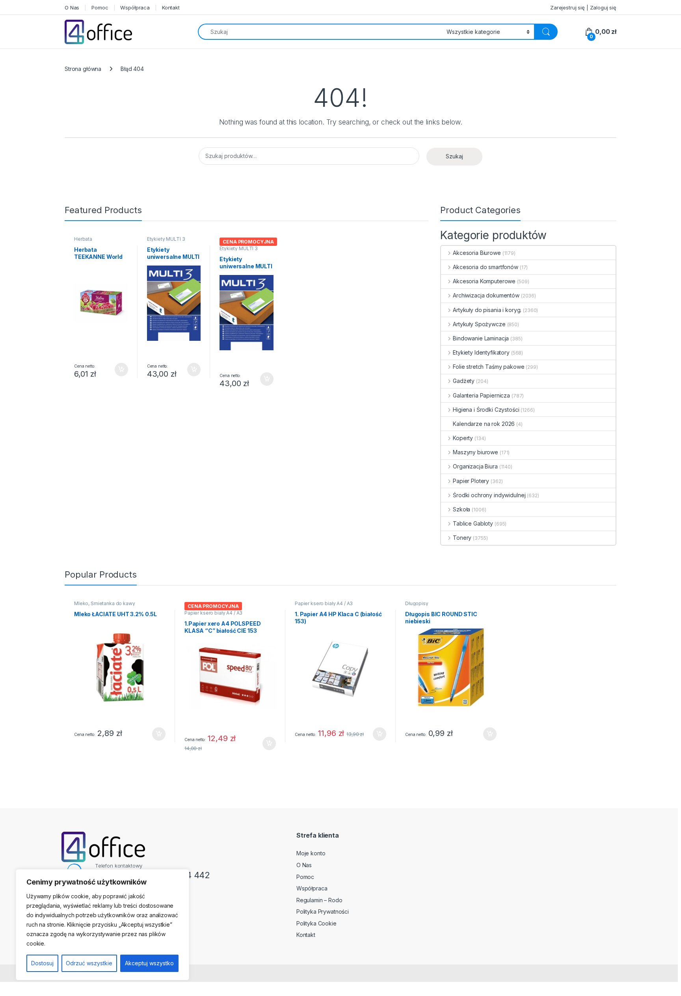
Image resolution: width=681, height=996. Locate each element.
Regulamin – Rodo (319, 900)
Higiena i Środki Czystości (486, 409)
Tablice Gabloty (473, 523)
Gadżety (463, 380)
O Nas (72, 7)
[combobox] (320, 32)
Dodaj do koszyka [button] (117, 369)
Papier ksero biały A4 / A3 (213, 613)
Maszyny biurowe (475, 452)
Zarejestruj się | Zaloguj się (583, 7)
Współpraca (135, 7)
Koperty (463, 438)
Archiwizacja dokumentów (486, 295)
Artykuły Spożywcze (479, 324)
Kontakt (171, 7)
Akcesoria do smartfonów (485, 267)
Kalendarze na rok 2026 (484, 423)
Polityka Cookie (316, 923)
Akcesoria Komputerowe (484, 281)
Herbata (83, 239)
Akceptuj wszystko (149, 963)
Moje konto (311, 853)
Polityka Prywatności (322, 911)
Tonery (462, 537)
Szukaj (454, 156)
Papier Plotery (471, 481)
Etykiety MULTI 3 (166, 239)
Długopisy (416, 603)
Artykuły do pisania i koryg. (487, 310)
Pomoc (99, 7)
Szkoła (461, 509)
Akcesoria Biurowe (477, 252)
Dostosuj (42, 963)
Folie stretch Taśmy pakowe (488, 366)
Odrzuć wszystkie (89, 963)
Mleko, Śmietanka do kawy (104, 603)
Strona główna (83, 68)
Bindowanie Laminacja (481, 338)
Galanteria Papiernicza (481, 395)
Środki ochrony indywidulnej (489, 495)
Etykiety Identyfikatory (481, 352)
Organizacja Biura (475, 466)
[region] (102, 924)
